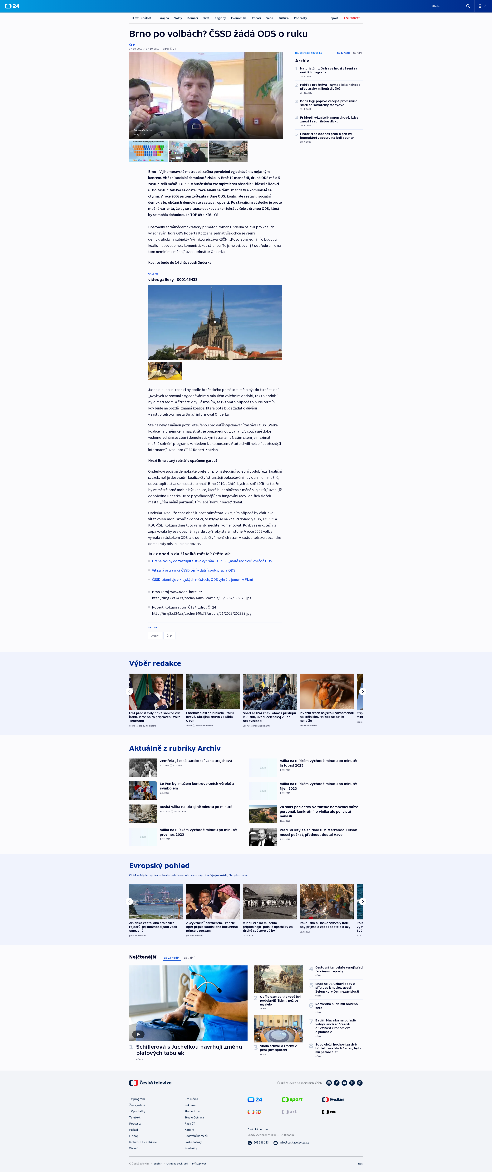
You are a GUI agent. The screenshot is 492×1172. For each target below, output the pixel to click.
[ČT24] (12, 6)
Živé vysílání (137, 1105)
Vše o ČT (134, 1148)
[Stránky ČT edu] (329, 1111)
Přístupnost (199, 1163)
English (158, 1163)
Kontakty (190, 1148)
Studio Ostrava (194, 1117)
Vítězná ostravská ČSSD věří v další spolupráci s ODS (193, 570)
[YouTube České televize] (344, 1083)
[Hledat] (468, 6)
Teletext (134, 1117)
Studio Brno (192, 1111)
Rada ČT (189, 1123)
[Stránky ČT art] (289, 1111)
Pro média (191, 1099)
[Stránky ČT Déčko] (254, 1111)
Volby (178, 18)
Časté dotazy (193, 1142)
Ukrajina (163, 18)
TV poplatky (137, 1111)
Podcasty (300, 18)
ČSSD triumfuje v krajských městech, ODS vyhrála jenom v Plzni (202, 579)
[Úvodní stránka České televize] (150, 1083)
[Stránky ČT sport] (292, 1099)
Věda (269, 18)
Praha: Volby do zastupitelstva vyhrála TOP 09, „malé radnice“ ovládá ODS (212, 560)
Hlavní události (142, 18)
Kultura (283, 18)
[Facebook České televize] (337, 1083)
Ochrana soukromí (177, 1163)
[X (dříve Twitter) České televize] (352, 1083)
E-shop (134, 1136)
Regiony (220, 18)
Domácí (192, 18)
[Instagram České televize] (329, 1083)
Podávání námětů (196, 1136)
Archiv (155, 635)
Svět (206, 18)
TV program (137, 1099)
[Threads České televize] (360, 1083)
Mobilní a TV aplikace (143, 1142)
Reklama (190, 1105)
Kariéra (189, 1130)
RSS (360, 1163)
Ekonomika (239, 18)
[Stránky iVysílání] (333, 1099)
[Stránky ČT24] (255, 1099)
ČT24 (132, 44)
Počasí (256, 18)
